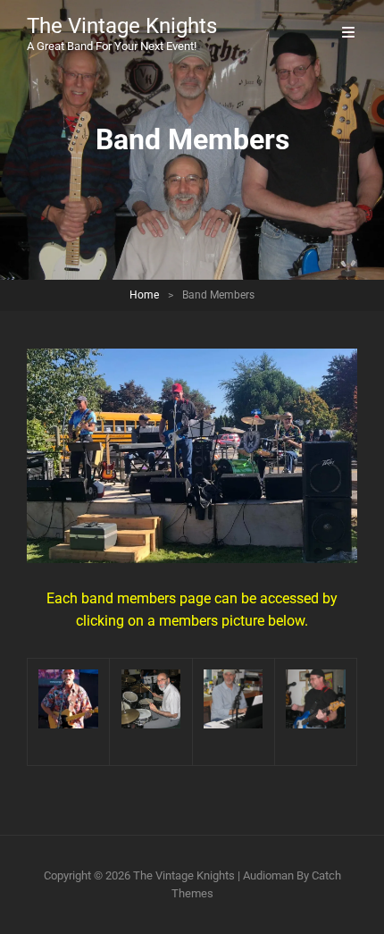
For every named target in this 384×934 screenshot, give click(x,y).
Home (144, 295)
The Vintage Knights (122, 25)
